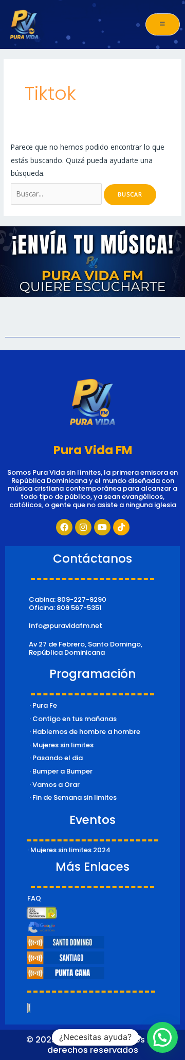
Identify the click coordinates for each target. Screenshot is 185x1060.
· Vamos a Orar (54, 784)
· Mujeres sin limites (61, 745)
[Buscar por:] (57, 194)
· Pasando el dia (56, 758)
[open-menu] (162, 24)
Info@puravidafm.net (65, 626)
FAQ (34, 898)
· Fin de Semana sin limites (73, 797)
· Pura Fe (43, 705)
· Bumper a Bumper (60, 771)
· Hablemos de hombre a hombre (84, 731)
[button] (162, 1037)
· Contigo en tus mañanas (73, 719)
